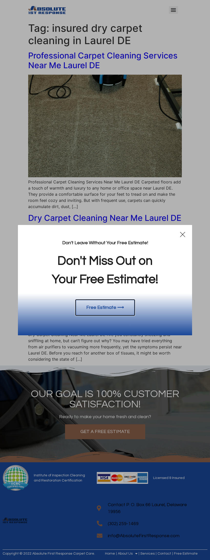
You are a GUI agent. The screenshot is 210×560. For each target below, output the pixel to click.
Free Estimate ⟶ (105, 307)
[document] (105, 280)
